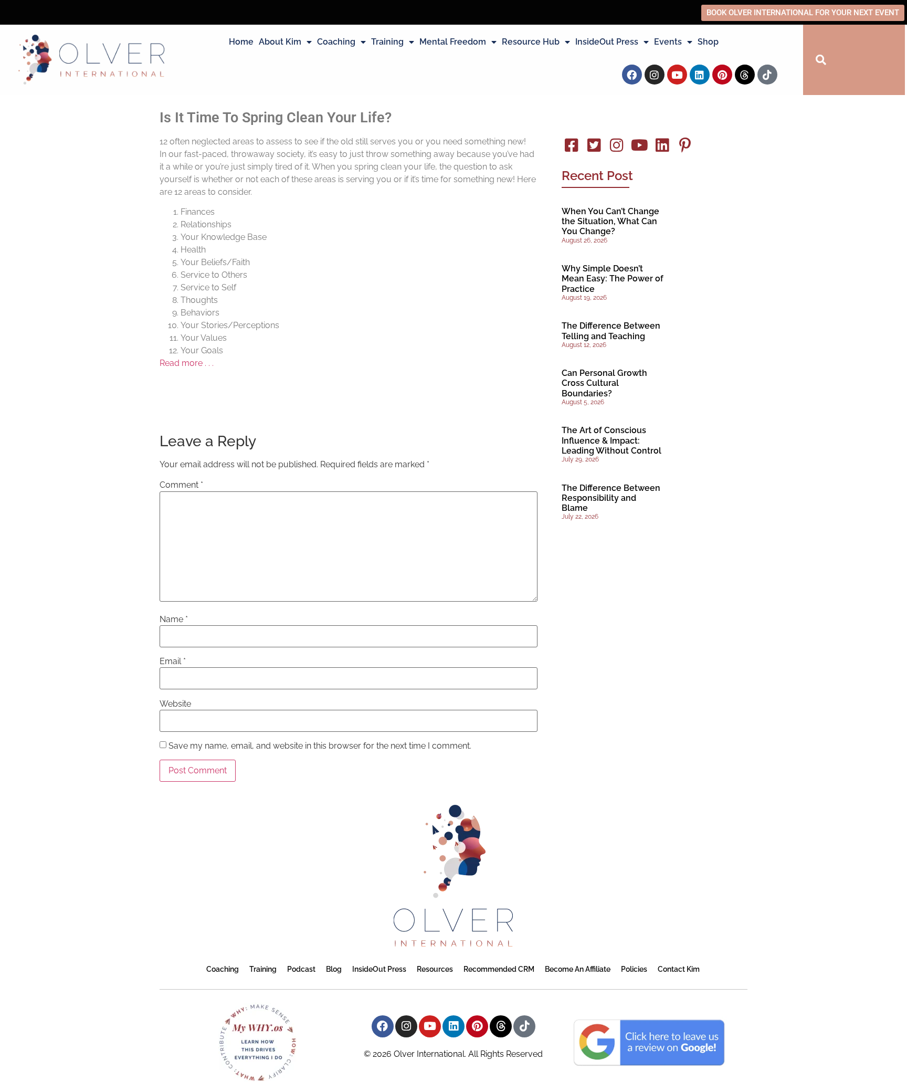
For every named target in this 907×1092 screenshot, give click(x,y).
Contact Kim (679, 969)
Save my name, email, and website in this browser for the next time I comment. (319, 746)
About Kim (280, 42)
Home (241, 42)
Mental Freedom (452, 42)
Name (174, 619)
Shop (708, 42)
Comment (181, 485)
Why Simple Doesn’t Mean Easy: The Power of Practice (612, 278)
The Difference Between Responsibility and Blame (611, 498)
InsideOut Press (606, 42)
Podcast (301, 969)
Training (387, 42)
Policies (634, 969)
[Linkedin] (700, 75)
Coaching (336, 42)
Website (175, 704)
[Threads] (745, 75)
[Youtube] (677, 75)
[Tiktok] (767, 75)
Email (173, 661)
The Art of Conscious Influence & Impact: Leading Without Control (611, 440)
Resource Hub (531, 42)
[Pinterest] (722, 75)
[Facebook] (632, 75)
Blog (334, 969)
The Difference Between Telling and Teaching (611, 331)
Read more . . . (187, 363)
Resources (435, 969)
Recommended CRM (498, 969)
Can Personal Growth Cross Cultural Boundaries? (604, 383)
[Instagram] (655, 75)
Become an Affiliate (577, 969)
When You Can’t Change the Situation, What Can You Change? (610, 221)
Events (668, 42)
